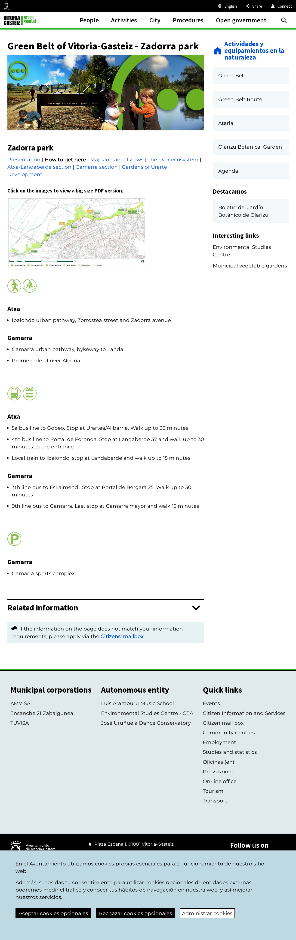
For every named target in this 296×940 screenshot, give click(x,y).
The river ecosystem (173, 159)
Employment (219, 742)
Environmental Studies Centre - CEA (147, 713)
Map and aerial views (117, 159)
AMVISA (20, 703)
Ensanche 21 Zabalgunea (41, 713)
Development (24, 174)
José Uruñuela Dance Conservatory (146, 723)
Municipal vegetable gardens (250, 266)
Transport (215, 801)
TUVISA (19, 723)
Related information (42, 608)
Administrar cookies (207, 913)
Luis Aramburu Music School (137, 703)
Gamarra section (97, 167)
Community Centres (229, 733)
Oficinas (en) (218, 762)
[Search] (284, 20)
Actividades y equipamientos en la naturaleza (254, 51)
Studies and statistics (230, 752)
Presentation (23, 159)
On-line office (220, 781)
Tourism (213, 791)
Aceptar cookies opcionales (53, 913)
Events (211, 703)
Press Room (218, 772)
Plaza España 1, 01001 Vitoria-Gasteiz (134, 844)
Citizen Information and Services (244, 713)
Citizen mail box (223, 723)
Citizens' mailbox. (123, 636)
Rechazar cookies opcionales (135, 913)
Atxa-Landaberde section (39, 167)
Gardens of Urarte (144, 167)
